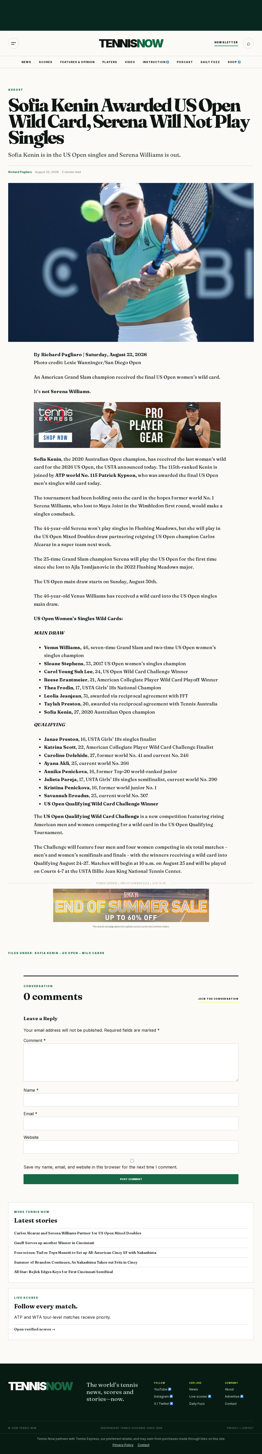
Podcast (185, 62)
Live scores (198, 1396)
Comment (35, 1040)
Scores (45, 62)
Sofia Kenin (47, 953)
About (229, 1389)
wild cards (93, 953)
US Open (70, 953)
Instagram (162, 1396)
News (26, 62)
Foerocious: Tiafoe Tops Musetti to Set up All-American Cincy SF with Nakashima (85, 1252)
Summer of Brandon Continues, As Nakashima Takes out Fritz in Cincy (76, 1262)
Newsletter (226, 42)
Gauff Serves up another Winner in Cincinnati (54, 1243)
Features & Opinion (77, 62)
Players (109, 62)
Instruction (154, 62)
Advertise (232, 1396)
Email (30, 1113)
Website (31, 1137)
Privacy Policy (123, 1445)
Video (130, 62)
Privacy (232, 1428)
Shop (233, 62)
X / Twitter (162, 1404)
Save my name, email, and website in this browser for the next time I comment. (100, 1167)
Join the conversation (218, 998)
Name (31, 1090)
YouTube (161, 1389)
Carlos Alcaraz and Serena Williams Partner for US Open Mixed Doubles (77, 1233)
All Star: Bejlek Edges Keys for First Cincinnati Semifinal (63, 1271)
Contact (231, 1404)
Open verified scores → (34, 1329)
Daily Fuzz (210, 62)
